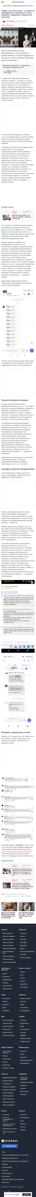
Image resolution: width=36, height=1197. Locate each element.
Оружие (5, 1062)
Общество (22, 929)
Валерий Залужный (9, 1090)
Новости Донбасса (9, 956)
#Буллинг (28, 896)
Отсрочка (23, 1057)
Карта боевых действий (7, 1052)
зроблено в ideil (6, 1191)
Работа (22, 936)
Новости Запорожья (9, 948)
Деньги (5, 973)
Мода (22, 1026)
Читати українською (7, 25)
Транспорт (6, 976)
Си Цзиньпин (7, 1083)
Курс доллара (7, 985)
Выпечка (23, 1114)
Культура (23, 1032)
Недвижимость (7, 979)
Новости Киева (7, 933)
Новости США (7, 1023)
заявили (21, 406)
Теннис (22, 978)
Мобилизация (24, 1047)
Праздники (23, 1074)
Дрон (4, 1007)
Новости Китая (7, 1032)
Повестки (23, 1051)
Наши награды (7, 1167)
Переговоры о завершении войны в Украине (18, 6)
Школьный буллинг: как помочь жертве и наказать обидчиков (21, 217)
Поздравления (25, 1041)
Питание (23, 1001)
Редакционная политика (10, 1158)
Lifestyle (22, 1016)
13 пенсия (6, 1114)
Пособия (23, 954)
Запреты (23, 1088)
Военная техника (8, 1068)
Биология (6, 1004)
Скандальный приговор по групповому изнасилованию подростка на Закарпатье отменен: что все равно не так (22, 872)
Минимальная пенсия (10, 1128)
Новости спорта (24, 968)
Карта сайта (6, 1176)
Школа (22, 948)
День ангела (24, 1091)
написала (5, 137)
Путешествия (24, 1029)
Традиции (23, 1085)
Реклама (5, 1164)
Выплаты (23, 939)
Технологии (6, 998)
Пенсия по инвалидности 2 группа (8, 1119)
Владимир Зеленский (10, 1077)
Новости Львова (8, 945)
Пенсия (4, 1111)
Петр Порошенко (8, 1096)
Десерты (23, 1124)
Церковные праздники (24, 1078)
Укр (33, 2)
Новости (4, 929)
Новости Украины (14, 212)
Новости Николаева (9, 962)
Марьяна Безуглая (9, 1102)
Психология (24, 1007)
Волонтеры (6, 1065)
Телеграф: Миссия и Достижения (12, 1179)
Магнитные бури (25, 1038)
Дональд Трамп (8, 1080)
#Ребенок (22, 894)
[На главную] (18, 2)
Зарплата (23, 933)
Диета (22, 1004)
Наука (3, 995)
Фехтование (24, 987)
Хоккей (22, 981)
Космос (5, 1001)
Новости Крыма (8, 959)
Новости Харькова (9, 936)
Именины (23, 1094)
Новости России (8, 1026)
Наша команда (7, 1173)
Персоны (4, 1074)
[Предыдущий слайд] (4, 323)
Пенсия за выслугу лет (9, 1132)
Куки (17, 1194)
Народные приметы (26, 1082)
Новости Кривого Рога (8, 952)
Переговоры (7, 1059)
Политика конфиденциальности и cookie (15, 1155)
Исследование (25, 1010)
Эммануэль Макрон (9, 1087)
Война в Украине (7, 1047)
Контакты (5, 1170)
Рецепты (22, 1111)
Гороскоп (23, 1020)
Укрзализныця (7, 988)
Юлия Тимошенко (8, 1099)
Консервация (24, 1117)
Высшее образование (27, 951)
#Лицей (21, 896)
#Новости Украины (12, 896)
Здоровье (22, 995)
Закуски (22, 1130)
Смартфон (6, 1010)
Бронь (22, 1054)
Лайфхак (23, 1035)
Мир (2, 1016)
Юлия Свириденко (9, 1105)
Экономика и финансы (5, 969)
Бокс (21, 975)
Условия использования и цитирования (15, 1161)
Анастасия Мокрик (10, 21)
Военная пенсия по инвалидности (9, 1124)
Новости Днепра (8, 939)
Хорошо (26, 1194)
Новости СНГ (7, 1029)
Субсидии (23, 942)
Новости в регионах (15, 880)
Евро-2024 (23, 984)
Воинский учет (25, 1063)
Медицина (23, 945)
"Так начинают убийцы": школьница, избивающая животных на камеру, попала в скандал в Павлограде (22, 886)
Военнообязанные (26, 1060)
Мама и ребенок (25, 998)
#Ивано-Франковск (12, 894)
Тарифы (5, 982)
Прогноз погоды (25, 957)
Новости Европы (8, 1020)
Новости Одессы (8, 942)
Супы (22, 1121)
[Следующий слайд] (34, 6)
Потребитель (24, 1023)
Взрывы (5, 1056)
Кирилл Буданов (8, 1093)
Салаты (22, 1127)
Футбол (22, 972)
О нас (4, 1152)
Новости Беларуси (9, 1035)
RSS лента (5, 1182)
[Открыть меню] (2, 2)
